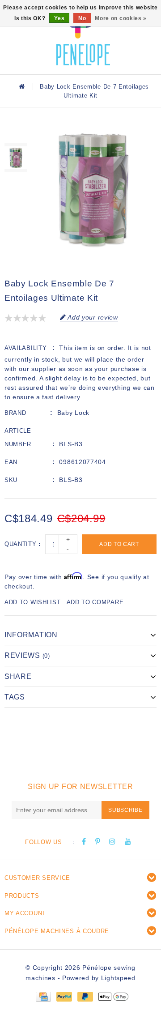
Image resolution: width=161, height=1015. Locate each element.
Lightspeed (118, 977)
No (82, 18)
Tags (14, 697)
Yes (59, 18)
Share (18, 676)
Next (15, 183)
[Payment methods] (43, 995)
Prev (15, 132)
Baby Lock (73, 412)
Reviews (27, 655)
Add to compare (95, 602)
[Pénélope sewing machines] (83, 35)
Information (31, 635)
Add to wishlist (32, 602)
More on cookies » (121, 18)
